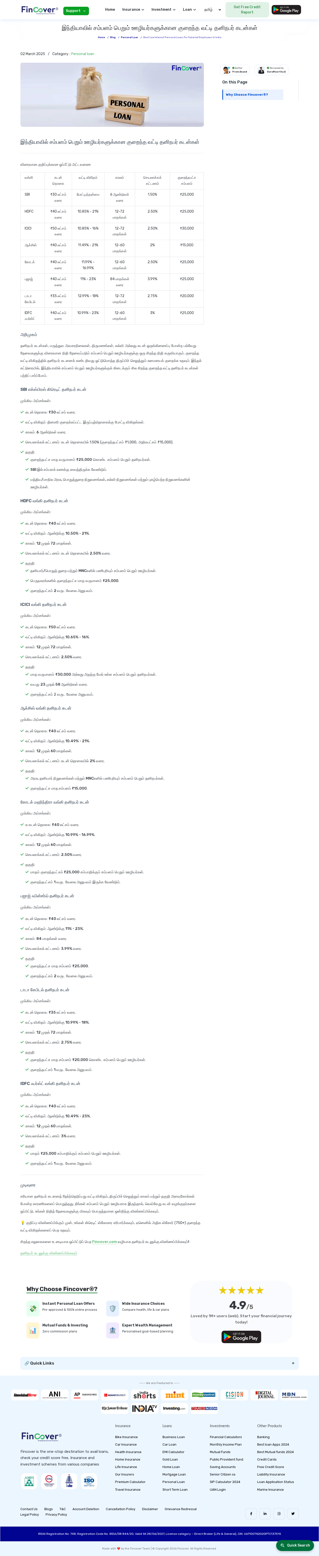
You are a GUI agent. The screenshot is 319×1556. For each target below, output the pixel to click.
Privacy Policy (56, 1514)
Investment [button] (161, 9)
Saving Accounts (223, 1467)
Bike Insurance (126, 1437)
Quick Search (298, 1545)
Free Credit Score (270, 1467)
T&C (63, 1509)
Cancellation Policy (120, 1509)
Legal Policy (29, 1514)
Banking (263, 1437)
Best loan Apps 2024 (273, 1444)
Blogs (48, 1509)
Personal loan (129, 37)
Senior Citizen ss (223, 1474)
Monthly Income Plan (226, 1444)
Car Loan (169, 1444)
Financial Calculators (226, 1437)
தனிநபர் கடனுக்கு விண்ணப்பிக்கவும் (48, 1253)
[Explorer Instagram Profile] (279, 1513)
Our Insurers (124, 1474)
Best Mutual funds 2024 (275, 1452)
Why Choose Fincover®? (247, 94)
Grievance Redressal (181, 1509)
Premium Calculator (130, 1482)
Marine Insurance (270, 1489)
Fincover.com (104, 1241)
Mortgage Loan (174, 1474)
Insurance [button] (131, 9)
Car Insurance (126, 1444)
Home (110, 9)
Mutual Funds (220, 1452)
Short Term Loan (175, 1489)
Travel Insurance (128, 1489)
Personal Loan (173, 1482)
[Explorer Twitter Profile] (293, 1513)
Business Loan (173, 1437)
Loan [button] (187, 9)
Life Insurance (126, 1467)
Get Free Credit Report (247, 9)
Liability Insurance (271, 1474)
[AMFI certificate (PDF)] (29, 1481)
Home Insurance (127, 1459)
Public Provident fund (226, 1459)
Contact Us (29, 1509)
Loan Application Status (275, 1482)
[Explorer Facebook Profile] (251, 1513)
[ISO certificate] (89, 1481)
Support (73, 11)
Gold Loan (170, 1459)
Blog (113, 37)
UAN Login (218, 1489)
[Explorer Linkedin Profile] (265, 1513)
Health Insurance (128, 1452)
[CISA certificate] (49, 1481)
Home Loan (171, 1467)
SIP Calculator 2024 (225, 1482)
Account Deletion (86, 1509)
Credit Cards (267, 1459)
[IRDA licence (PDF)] (69, 1481)
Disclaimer (150, 1509)
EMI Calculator (173, 1452)
